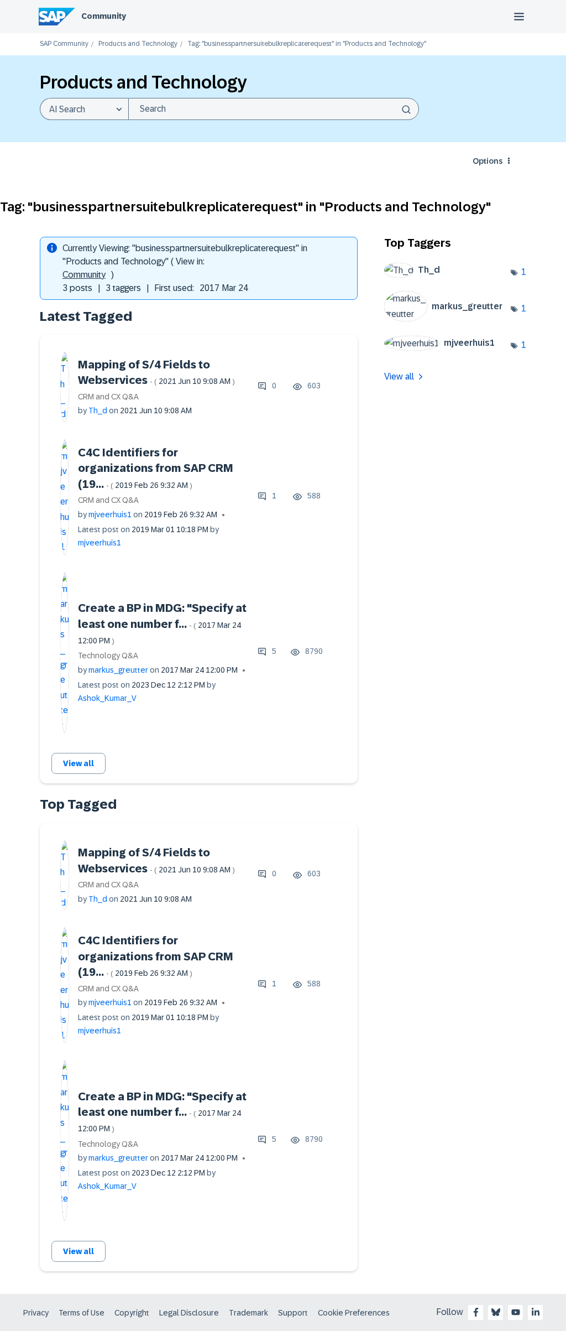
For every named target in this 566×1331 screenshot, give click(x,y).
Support (293, 1312)
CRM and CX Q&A (108, 396)
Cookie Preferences (354, 1312)
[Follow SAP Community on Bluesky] (495, 1312)
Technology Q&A (108, 655)
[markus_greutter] (447, 318)
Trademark (248, 1312)
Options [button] (487, 161)
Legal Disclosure (189, 1312)
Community (103, 16)
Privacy (36, 1312)
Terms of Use (81, 1312)
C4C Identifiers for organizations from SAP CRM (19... (155, 468)
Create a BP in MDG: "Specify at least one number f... (162, 623)
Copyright (131, 1312)
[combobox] (273, 109)
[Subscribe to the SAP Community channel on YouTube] (515, 1312)
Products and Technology (137, 44)
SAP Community (64, 44)
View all (78, 763)
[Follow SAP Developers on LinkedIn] (535, 1312)
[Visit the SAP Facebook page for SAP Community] (475, 1312)
